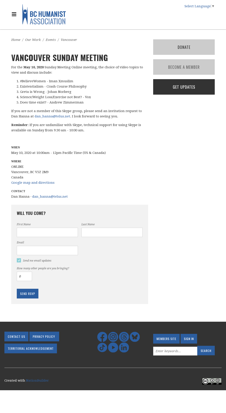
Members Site (166, 338)
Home (15, 40)
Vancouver (69, 40)
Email (20, 242)
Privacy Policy (44, 336)
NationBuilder (37, 380)
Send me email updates (37, 260)
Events (51, 40)
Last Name (88, 224)
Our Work (33, 40)
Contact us (16, 336)
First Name (24, 224)
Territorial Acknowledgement (31, 348)
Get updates (184, 87)
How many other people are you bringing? (43, 268)
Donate (184, 47)
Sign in (189, 338)
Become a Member (184, 67)
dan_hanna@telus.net (52, 116)
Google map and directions (33, 183)
